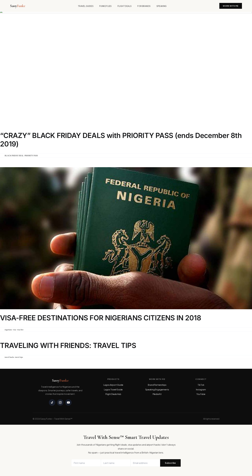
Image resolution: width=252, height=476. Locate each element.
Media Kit (157, 394)
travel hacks (9, 357)
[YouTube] (68, 402)
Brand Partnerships (157, 384)
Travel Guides (85, 6)
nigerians (8, 330)
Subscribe (170, 463)
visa (14, 330)
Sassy (17, 6)
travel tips (19, 357)
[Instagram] (60, 402)
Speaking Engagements (157, 389)
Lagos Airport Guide (113, 384)
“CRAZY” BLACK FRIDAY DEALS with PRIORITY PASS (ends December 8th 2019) (121, 139)
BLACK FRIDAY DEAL (14, 155)
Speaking (161, 6)
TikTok (201, 384)
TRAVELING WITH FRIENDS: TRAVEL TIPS (68, 345)
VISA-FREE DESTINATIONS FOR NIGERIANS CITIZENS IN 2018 (100, 317)
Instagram (201, 389)
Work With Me (230, 6)
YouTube (200, 394)
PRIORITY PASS (31, 155)
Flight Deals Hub (113, 394)
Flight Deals (125, 6)
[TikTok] (52, 402)
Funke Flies (105, 6)
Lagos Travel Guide (113, 389)
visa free (20, 330)
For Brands (143, 6)
